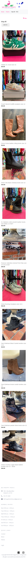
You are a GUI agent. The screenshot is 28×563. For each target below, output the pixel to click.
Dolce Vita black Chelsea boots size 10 (13, 182)
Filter (25, 18)
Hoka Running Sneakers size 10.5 (11, 304)
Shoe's (7, 12)
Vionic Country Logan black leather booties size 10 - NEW (12, 465)
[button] (19, 3)
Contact (3, 534)
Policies (3, 540)
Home (2, 12)
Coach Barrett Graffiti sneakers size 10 (13, 104)
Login (2, 545)
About (2, 537)
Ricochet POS (22, 557)
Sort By (5, 25)
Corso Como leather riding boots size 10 (13, 143)
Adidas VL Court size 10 (8, 65)
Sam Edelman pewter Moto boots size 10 (14, 425)
